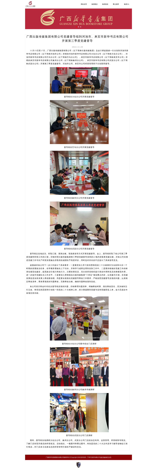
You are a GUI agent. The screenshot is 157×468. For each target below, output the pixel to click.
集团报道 (105, 4)
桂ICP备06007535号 (105, 457)
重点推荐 (116, 4)
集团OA (126, 4)
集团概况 (95, 4)
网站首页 (84, 4)
